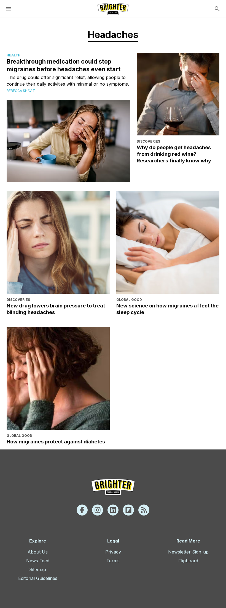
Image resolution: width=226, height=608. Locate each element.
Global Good (129, 300)
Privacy (113, 552)
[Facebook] (82, 510)
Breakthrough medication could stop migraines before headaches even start (63, 65)
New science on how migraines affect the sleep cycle (167, 308)
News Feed (37, 560)
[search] (217, 8)
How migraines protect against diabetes (56, 441)
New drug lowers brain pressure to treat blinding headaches (56, 308)
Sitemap (37, 569)
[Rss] (143, 510)
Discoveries (148, 141)
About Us (38, 552)
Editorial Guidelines (37, 578)
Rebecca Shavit (21, 91)
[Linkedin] (113, 510)
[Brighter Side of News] (113, 9)
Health (13, 55)
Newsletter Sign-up (188, 552)
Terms (113, 560)
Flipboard (188, 560)
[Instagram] (97, 510)
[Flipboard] (128, 510)
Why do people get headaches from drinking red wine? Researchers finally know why (174, 153)
